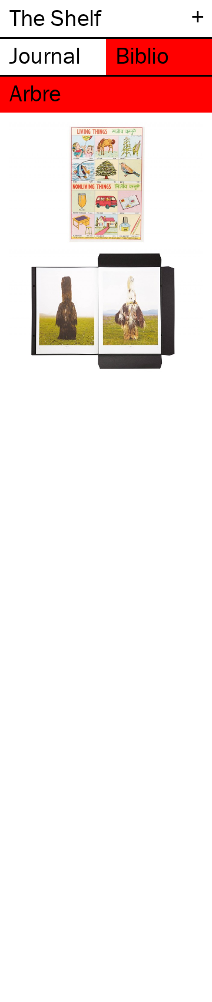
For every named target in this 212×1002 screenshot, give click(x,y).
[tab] (53, 57)
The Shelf (55, 17)
